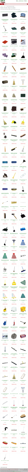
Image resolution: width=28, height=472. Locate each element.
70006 (14, 21)
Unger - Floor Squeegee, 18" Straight (5, 367)
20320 (14, 248)
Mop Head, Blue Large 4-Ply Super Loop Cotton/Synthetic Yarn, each (23, 246)
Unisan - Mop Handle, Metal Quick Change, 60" (23, 394)
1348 (5, 395)
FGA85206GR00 (23, 288)
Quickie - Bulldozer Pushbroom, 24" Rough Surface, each (23, 273)
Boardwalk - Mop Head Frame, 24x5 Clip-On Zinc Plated (23, 180)
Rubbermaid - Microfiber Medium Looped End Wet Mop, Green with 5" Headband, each (23, 287)
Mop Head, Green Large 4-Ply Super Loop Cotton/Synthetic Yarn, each (5, 260)
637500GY (5, 288)
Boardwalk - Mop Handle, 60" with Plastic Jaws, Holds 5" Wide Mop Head (14, 180)
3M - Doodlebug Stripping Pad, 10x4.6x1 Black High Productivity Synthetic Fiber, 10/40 (5, 20)
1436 (14, 395)
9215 (14, 141)
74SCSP (14, 61)
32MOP (14, 101)
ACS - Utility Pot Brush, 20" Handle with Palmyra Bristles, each (23, 113)
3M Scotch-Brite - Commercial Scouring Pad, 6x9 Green (14, 32)
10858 (5, 382)
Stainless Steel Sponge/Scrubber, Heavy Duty (14, 340)
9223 (23, 141)
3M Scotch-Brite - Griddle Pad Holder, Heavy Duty (23, 32)
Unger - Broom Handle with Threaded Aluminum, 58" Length (5, 353)
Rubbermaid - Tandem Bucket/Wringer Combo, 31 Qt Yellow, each (5, 314)
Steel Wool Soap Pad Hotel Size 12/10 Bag (23, 340)
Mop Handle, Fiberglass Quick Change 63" (14, 246)
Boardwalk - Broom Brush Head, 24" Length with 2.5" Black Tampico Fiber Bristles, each (14, 140)
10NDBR (14, 208)
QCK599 (23, 275)
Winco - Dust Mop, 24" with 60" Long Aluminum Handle (23, 434)
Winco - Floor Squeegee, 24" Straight (23, 447)
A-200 (5, 141)
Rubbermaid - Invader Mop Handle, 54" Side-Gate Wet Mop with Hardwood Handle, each (14, 287)
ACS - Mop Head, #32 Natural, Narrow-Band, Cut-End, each (14, 99)
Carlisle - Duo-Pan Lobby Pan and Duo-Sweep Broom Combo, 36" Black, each (23, 193)
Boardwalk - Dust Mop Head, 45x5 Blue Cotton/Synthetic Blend (5, 166)
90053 (5, 208)
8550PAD (5, 21)
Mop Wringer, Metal (5, 273)
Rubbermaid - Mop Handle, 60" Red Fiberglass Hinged (14, 300)
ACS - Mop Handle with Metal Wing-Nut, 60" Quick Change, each (23, 86)
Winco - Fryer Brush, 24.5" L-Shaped (5, 460)
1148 (5, 168)
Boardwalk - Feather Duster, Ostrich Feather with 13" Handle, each (22, 167)
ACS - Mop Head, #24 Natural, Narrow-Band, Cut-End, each (5, 99)
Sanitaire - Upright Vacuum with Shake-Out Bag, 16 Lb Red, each (13, 327)
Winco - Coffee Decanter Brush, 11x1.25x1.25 (5, 434)
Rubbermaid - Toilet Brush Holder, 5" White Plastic (14, 313)
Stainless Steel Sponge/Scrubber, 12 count (5, 340)
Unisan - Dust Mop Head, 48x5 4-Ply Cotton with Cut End (5, 394)
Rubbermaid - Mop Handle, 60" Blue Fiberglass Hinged (5, 300)
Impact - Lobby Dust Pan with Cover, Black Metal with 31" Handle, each (14, 233)
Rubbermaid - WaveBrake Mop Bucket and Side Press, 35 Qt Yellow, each (23, 314)
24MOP (5, 101)
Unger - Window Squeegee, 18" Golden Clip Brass (5, 380)
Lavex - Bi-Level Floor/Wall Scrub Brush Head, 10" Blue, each (22, 233)
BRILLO (23, 342)
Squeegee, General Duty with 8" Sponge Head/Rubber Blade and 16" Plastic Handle (23, 327)
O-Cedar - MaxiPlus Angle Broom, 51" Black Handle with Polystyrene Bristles (14, 274)
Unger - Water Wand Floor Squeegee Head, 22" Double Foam (14, 367)
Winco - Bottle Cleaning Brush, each (5, 420)
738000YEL (5, 315)
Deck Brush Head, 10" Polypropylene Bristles (14, 206)
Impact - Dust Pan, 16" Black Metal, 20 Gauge (5, 233)
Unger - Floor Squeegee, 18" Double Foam (23, 353)
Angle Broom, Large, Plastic (23, 126)
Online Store (2, 6)
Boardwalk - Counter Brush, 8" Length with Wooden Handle (14, 153)
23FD (23, 168)
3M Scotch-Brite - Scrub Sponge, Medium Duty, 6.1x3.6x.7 (14, 59)
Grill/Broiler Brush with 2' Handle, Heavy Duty (14, 220)
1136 (14, 168)
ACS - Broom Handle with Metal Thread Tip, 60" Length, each (5, 73)
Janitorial (5, 6)
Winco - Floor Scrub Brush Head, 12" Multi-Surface (14, 447)
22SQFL (14, 355)
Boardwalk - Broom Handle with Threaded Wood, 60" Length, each (5, 153)
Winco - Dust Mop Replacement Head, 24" (14, 434)
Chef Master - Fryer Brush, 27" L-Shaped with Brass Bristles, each (5, 206)
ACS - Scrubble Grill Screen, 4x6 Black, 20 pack (14, 113)
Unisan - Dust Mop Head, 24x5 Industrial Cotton (23, 380)
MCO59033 (5, 61)
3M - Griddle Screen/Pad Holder (23, 19)
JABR (5, 128)
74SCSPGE (14, 128)
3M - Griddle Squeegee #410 (5, 32)
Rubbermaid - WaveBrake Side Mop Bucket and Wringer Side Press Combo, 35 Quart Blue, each (5, 327)
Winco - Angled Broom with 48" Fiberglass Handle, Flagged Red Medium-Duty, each (14, 407)
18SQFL (23, 355)
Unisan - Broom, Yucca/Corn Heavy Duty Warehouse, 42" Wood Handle (14, 380)
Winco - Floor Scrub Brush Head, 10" (5, 447)
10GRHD (23, 101)
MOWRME (5, 275)
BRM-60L (23, 61)
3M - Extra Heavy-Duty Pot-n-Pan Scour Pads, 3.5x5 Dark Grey (14, 19)
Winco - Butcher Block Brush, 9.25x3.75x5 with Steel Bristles (23, 420)
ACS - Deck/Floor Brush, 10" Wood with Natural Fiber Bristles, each (23, 73)
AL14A (5, 355)
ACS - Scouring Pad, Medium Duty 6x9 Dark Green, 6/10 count (5, 113)
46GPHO (23, 21)
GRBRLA (23, 422)
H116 (14, 288)
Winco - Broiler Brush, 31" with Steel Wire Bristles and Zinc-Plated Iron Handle (14, 421)
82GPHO (23, 34)
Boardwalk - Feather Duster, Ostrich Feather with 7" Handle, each (5, 180)
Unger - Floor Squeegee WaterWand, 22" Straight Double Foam (13, 354)
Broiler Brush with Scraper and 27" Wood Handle (14, 193)
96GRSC (14, 34)
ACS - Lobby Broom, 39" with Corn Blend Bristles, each (14, 86)
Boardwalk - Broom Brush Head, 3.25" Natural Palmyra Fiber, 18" (23, 139)
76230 (14, 422)
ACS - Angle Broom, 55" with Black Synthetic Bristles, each (23, 59)
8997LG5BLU (23, 248)
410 (5, 34)
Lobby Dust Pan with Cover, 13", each (5, 246)
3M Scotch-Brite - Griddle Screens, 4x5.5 (23, 46)
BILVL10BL (23, 235)
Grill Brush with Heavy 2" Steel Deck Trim (5, 220)
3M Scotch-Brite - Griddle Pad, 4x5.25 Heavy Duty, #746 (5, 46)
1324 (23, 382)
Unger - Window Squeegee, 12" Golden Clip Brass (23, 367)
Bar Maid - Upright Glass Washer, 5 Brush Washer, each (5, 139)
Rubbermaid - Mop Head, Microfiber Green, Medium (23, 300)
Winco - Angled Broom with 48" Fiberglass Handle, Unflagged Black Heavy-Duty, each (23, 407)
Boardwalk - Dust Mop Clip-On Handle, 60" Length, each (23, 153)
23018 (14, 382)
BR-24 (5, 462)
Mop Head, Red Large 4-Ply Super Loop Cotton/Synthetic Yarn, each (14, 260)
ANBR (23, 128)
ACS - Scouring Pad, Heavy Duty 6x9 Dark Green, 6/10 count (23, 99)
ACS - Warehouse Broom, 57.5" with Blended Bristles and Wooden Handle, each (5, 127)
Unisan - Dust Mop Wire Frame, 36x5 (14, 393)
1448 (23, 208)
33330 (23, 315)
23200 (23, 395)
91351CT (14, 275)
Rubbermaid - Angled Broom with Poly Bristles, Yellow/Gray (5, 287)
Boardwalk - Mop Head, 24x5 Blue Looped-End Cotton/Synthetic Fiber (5, 193)
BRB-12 (5, 422)
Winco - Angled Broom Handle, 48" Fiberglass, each (5, 407)
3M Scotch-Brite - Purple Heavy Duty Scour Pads (5, 59)
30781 (5, 248)
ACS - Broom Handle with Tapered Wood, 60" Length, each (14, 73)
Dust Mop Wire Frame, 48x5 (23, 206)
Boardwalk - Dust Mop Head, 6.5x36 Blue (14, 166)
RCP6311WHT (14, 315)
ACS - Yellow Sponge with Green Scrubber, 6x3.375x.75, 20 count (14, 126)
